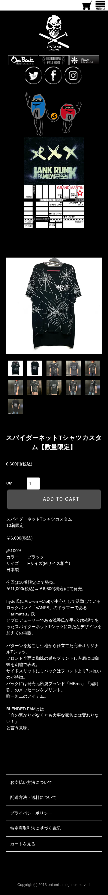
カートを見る (22, 843)
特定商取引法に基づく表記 (35, 828)
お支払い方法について (31, 782)
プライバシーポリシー (31, 813)
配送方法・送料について (33, 797)
